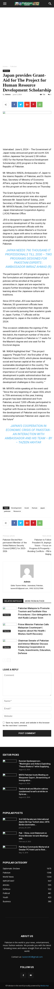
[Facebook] (23, 975)
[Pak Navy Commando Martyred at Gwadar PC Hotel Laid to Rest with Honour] (10, 850)
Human (34, 508)
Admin (8, 94)
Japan (42, 508)
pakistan (7, 511)
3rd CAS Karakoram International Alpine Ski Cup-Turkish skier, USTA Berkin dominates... (34, 822)
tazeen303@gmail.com (32, 957)
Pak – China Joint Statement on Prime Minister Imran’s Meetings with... (33, 836)
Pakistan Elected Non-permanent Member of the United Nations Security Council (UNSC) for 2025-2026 (15, 546)
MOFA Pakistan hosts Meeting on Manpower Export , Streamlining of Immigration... (34, 777)
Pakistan (13, 66)
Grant (27, 508)
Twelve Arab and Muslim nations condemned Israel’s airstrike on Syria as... (33, 791)
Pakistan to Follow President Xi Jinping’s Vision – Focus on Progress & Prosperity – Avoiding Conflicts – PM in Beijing (39, 547)
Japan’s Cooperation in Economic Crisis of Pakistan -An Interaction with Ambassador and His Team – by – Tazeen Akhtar (28, 434)
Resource (17, 511)
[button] (50, 3)
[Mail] (31, 975)
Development (16, 508)
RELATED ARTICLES (13, 601)
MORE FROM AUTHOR (34, 601)
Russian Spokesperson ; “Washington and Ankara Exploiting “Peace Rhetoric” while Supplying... (35, 764)
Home (5, 66)
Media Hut (45, 985)
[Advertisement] (27, 35)
